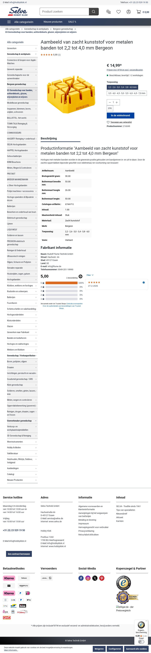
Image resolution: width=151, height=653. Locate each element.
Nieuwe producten (53, 21)
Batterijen (11, 206)
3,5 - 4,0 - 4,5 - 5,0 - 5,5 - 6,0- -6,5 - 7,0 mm (126, 93)
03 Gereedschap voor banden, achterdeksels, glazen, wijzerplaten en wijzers (20, 93)
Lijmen (10, 223)
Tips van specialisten (125, 510)
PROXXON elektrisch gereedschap (16, 243)
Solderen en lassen (15, 235)
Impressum (83, 523)
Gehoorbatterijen (14, 156)
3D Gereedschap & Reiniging (19, 435)
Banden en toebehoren (16, 338)
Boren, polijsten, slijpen (17, 361)
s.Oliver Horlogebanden (17, 185)
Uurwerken (11, 48)
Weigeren (99, 649)
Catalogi (10, 474)
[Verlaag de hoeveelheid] (110, 102)
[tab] (60, 138)
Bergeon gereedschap (16, 84)
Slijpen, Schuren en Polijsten (19, 262)
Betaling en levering (87, 520)
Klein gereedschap (15, 385)
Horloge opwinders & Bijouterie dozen (20, 199)
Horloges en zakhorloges (18, 344)
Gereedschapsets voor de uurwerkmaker (18, 77)
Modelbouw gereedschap (18, 102)
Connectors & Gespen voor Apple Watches (21, 62)
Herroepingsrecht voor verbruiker (93, 527)
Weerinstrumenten (15, 441)
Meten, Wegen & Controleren (19, 168)
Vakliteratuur (12, 453)
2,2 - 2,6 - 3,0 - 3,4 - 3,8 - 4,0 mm (122, 87)
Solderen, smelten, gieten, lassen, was (21, 392)
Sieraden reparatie (15, 268)
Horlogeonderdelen (15, 314)
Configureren (115, 649)
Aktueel (119, 517)
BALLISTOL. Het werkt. (17, 118)
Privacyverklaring (86, 531)
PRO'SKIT (11, 173)
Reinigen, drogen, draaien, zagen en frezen (21, 413)
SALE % (72, 21)
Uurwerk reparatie (14, 69)
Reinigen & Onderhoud (16, 250)
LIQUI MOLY (12, 229)
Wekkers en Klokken (15, 349)
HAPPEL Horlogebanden (17, 150)
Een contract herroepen (19, 554)
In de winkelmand (120, 115)
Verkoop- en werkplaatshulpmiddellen (17, 428)
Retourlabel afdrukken (88, 534)
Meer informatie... (11, 650)
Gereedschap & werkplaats (18, 54)
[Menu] (146, 621)
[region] (71, 94)
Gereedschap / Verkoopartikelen (21, 355)
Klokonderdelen (13, 320)
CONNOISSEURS (14, 132)
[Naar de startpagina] (17, 11)
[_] (71, 94)
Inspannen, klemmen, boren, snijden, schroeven (19, 110)
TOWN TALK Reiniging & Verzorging (17, 125)
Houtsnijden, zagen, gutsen (18, 273)
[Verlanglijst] (118, 11)
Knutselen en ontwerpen (17, 291)
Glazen (10, 326)
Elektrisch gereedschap (17, 218)
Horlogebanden (13, 279)
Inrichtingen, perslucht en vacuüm (21, 373)
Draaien (10, 367)
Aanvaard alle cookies (136, 649)
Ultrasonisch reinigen (16, 256)
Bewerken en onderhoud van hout (21, 212)
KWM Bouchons (14, 162)
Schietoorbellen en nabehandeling (21, 309)
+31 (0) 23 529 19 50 (138, 2)
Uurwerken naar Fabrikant (18, 332)
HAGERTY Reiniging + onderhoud (21, 138)
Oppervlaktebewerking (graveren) (21, 405)
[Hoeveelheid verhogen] (117, 102)
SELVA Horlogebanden (16, 144)
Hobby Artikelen (14, 447)
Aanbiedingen (13, 468)
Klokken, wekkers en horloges (20, 285)
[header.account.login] (128, 11)
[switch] (141, 642)
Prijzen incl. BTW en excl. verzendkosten (125, 70)
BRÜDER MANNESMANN (17, 179)
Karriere (119, 521)
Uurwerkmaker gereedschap (19, 420)
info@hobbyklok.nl (18, 2)
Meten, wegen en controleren (19, 400)
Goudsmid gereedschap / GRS (20, 379)
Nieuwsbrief (121, 514)
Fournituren (12, 303)
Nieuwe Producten (15, 480)
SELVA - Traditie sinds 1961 (128, 506)
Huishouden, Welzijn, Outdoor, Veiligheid (19, 461)
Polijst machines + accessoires (20, 191)
